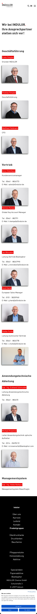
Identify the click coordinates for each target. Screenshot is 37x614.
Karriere (16, 517)
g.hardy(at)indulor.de (17, 300)
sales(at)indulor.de (16, 184)
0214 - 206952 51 (13, 443)
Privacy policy (32, 591)
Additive (16, 559)
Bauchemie (17, 542)
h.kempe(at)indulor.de (17, 221)
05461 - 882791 (12, 218)
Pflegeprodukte (17, 552)
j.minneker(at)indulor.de (18, 264)
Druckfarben (16, 538)
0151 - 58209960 (12, 297)
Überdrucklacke (16, 535)
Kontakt (16, 524)
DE (31, 6)
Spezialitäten (17, 569)
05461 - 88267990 (13, 261)
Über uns (17, 514)
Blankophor (16, 576)
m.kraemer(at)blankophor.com (21, 446)
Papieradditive (16, 573)
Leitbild (16, 521)
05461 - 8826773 (12, 181)
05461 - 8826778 (12, 340)
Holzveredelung (17, 556)
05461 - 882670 (12, 400)
